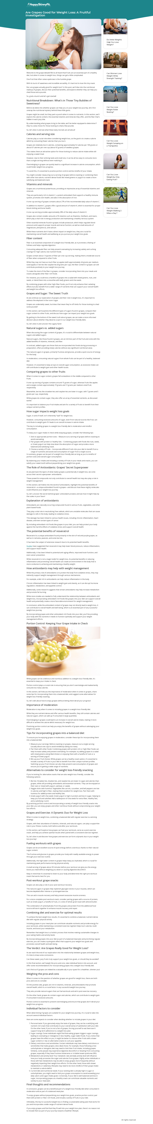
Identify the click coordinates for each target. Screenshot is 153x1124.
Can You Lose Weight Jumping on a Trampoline (115, 143)
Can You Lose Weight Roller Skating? (112, 109)
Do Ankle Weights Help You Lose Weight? (114, 42)
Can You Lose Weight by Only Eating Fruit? (113, 177)
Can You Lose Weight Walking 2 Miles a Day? (114, 210)
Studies (29, 546)
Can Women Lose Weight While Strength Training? (114, 75)
